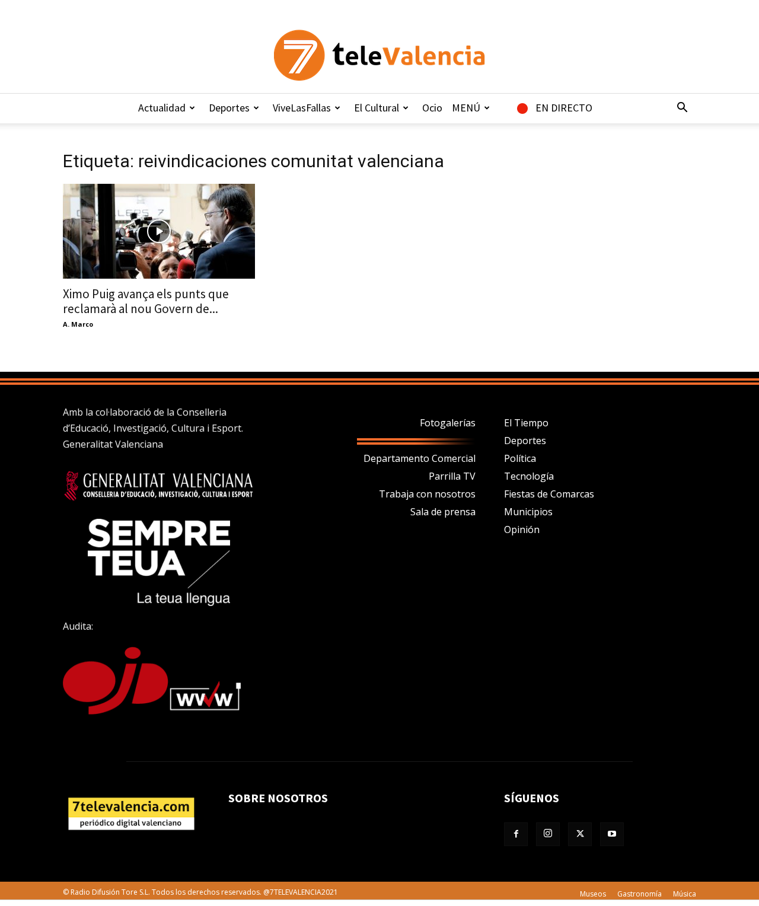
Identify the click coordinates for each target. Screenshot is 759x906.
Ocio (432, 107)
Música (684, 894)
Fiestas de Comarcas (549, 493)
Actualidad (162, 107)
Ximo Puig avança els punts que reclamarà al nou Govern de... (146, 301)
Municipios (528, 511)
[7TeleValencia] (379, 55)
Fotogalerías (448, 422)
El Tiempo (526, 422)
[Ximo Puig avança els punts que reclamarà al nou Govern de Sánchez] (159, 231)
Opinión (522, 529)
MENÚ (466, 107)
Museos (593, 894)
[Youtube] (612, 834)
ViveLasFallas (302, 107)
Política (520, 458)
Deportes (229, 107)
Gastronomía (639, 894)
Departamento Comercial (419, 458)
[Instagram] (548, 834)
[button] (682, 108)
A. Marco (78, 324)
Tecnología (529, 476)
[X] (580, 834)
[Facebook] (516, 834)
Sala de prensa (443, 511)
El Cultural (376, 107)
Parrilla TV (452, 476)
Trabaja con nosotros (427, 493)
